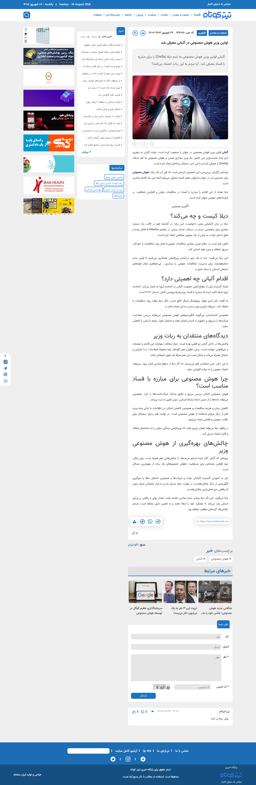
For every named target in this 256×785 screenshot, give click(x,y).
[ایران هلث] (48, 186)
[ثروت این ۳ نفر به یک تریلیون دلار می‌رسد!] (180, 592)
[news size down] (152, 143)
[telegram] (5, 368)
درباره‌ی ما (162, 751)
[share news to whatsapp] (150, 521)
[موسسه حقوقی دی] (48, 144)
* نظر (226, 657)
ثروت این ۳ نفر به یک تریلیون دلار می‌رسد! (184, 611)
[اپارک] (48, 165)
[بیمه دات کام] (48, 99)
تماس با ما (181, 751)
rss (148, 751)
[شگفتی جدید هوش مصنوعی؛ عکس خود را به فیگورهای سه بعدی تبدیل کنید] (215, 592)
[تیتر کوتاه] (217, 15)
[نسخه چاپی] (143, 33)
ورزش (139, 15)
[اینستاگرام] (126, 759)
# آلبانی (200, 559)
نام (227, 637)
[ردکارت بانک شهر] (48, 122)
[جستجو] (26, 15)
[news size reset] (143, 143)
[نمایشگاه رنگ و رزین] (48, 58)
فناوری (202, 33)
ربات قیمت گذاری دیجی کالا (109, 183)
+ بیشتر (86, 152)
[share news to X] (142, 521)
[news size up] (134, 143)
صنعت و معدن (180, 15)
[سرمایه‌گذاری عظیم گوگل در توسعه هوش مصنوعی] (145, 592)
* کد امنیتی (222, 687)
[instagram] (5, 361)
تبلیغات (97, 15)
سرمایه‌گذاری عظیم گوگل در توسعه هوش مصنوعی (146, 611)
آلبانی (224, 152)
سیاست (152, 15)
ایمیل (226, 647)
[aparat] (5, 374)
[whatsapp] (5, 380)
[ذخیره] (135, 33)
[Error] (134, 521)
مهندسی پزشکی (93, 190)
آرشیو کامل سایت (125, 751)
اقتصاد (197, 15)
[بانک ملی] (48, 78)
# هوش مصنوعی (221, 559)
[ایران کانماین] (48, 37)
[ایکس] (113, 759)
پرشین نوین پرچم (114, 177)
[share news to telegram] (158, 521)
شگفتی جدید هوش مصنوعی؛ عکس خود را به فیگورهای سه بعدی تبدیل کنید (217, 611)
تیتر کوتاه (135, 770)
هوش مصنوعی (140, 172)
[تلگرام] (141, 759)
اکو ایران (133, 545)
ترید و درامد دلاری (114, 190)
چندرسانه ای (113, 15)
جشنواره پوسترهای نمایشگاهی (88, 750)
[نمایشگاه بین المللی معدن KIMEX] (48, 208)
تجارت (164, 15)
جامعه (128, 15)
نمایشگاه (118, 196)
